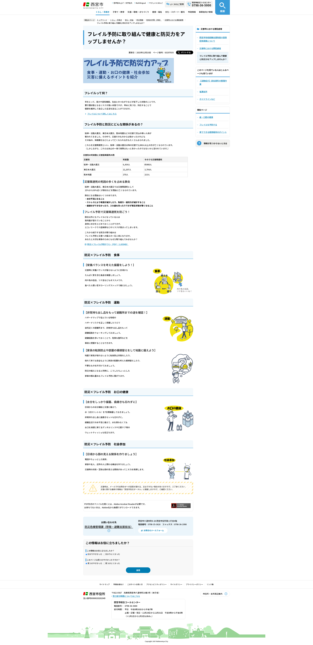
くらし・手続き (102, 11)
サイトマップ (104, 584)
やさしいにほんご (156, 3)
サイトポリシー (176, 584)
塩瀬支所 (203, 91)
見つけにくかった (112, 563)
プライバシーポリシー (194, 584)
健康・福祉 (157, 11)
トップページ (102, 20)
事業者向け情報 (206, 11)
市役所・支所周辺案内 (212, 593)
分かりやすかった (95, 554)
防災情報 (139, 20)
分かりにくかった (112, 554)
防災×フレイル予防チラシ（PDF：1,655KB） (108, 244)
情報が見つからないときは (215, 143)
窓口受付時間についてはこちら (126, 596)
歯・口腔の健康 (206, 117)
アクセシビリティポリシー (156, 584)
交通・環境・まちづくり (138, 11)
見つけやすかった (95, 563)
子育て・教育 (118, 11)
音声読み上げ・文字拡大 (122, 3)
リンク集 (210, 584)
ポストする (186, 52)
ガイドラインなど (207, 99)
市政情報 (192, 11)
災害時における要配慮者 (174, 20)
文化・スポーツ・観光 (175, 11)
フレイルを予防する (208, 124)
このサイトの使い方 (135, 584)
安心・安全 (129, 20)
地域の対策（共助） (154, 20)
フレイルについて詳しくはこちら (102, 113)
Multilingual (141, 3)
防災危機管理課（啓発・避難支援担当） (109, 527)
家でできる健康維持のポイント (213, 132)
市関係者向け (118, 584)
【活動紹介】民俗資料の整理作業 (213, 82)
